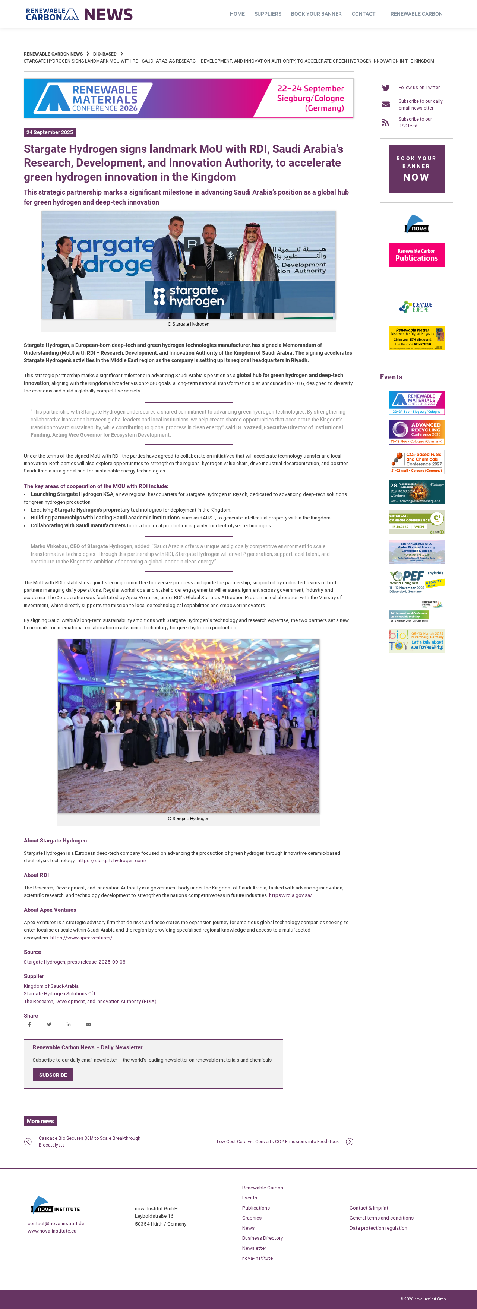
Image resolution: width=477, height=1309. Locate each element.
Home (237, 14)
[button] (30, 1025)
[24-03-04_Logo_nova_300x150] (417, 235)
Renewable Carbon (417, 14)
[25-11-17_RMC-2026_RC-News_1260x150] (189, 116)
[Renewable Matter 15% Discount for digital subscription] (417, 348)
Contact (364, 14)
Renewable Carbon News (53, 54)
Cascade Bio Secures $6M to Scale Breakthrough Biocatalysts (89, 1142)
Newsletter (254, 1248)
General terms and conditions (382, 1218)
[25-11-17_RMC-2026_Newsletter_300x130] (417, 413)
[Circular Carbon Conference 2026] (417, 532)
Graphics (252, 1218)
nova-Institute (257, 1258)
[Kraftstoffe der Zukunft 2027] (417, 622)
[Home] (80, 14)
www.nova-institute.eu (52, 1231)
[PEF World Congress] (417, 592)
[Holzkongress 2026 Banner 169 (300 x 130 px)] (417, 502)
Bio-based (105, 54)
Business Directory (262, 1238)
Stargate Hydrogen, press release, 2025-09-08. (75, 962)
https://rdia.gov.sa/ (290, 895)
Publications (256, 1208)
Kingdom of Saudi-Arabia (51, 986)
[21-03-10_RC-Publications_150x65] (417, 265)
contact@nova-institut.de (56, 1223)
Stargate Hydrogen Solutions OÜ (59, 993)
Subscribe (53, 1075)
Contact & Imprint (369, 1208)
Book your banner (316, 14)
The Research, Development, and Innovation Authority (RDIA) (90, 1001)
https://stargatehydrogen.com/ (112, 860)
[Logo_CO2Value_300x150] (417, 319)
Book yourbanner (417, 169)
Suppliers (268, 14)
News (248, 1228)
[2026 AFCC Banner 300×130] (417, 562)
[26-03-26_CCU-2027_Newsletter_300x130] (417, 472)
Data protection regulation (378, 1228)
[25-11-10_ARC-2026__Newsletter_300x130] (417, 443)
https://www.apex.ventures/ (81, 937)
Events (249, 1198)
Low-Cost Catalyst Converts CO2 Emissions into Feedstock (278, 1141)
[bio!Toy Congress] (417, 651)
